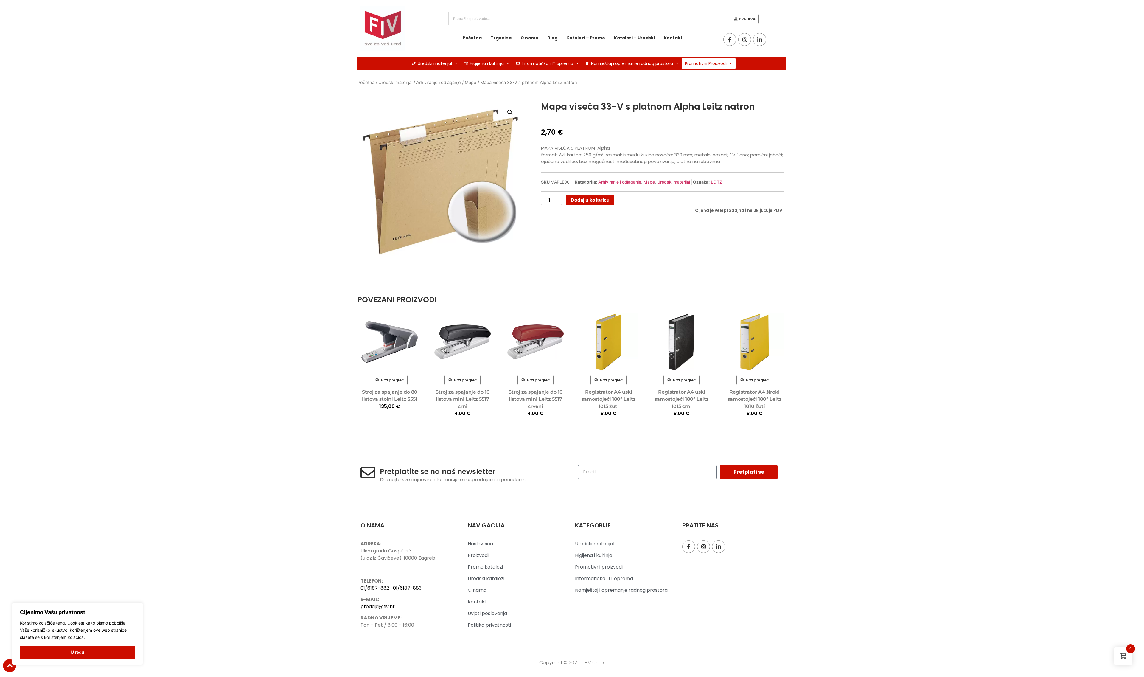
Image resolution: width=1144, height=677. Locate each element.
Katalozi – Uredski (634, 38)
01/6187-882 (374, 588)
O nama (529, 38)
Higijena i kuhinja (487, 63)
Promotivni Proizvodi (706, 63)
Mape (470, 82)
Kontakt (673, 38)
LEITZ (716, 181)
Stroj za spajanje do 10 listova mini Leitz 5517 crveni (536, 399)
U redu (77, 652)
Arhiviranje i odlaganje (438, 82)
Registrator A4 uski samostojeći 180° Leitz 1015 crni (682, 399)
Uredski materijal (435, 63)
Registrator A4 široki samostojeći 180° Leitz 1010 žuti (755, 399)
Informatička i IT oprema (547, 63)
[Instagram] (744, 39)
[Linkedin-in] (759, 39)
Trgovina (501, 38)
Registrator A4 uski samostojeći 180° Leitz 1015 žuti (609, 399)
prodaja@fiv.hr (377, 606)
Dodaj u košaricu (590, 200)
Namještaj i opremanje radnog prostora (632, 63)
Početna (472, 38)
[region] (77, 634)
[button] (510, 112)
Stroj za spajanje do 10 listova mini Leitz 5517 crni (463, 399)
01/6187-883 (407, 588)
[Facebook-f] (729, 39)
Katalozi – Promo (585, 38)
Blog (552, 38)
